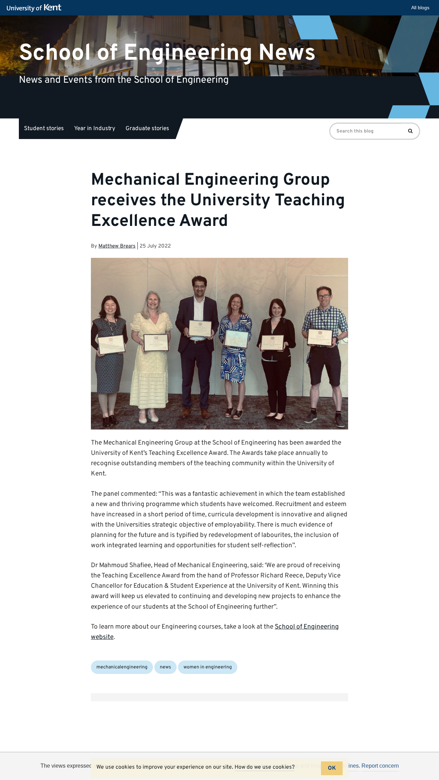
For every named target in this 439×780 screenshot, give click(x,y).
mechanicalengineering (121, 667)
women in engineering (207, 667)
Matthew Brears (116, 246)
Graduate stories (147, 129)
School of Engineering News (167, 53)
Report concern (380, 766)
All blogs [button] (420, 7)
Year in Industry (94, 129)
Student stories (44, 129)
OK (332, 768)
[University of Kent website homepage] (36, 8)
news (165, 667)
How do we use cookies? (265, 767)
